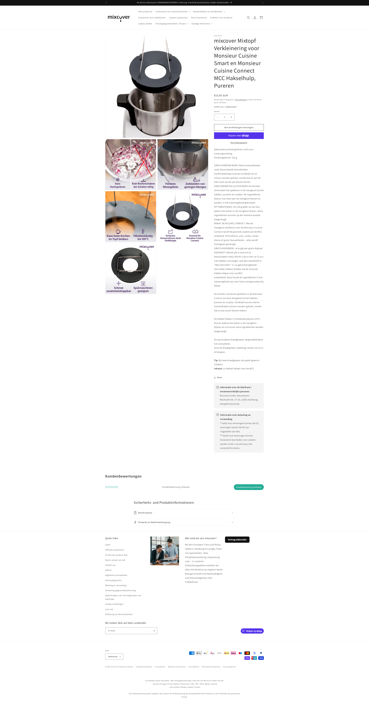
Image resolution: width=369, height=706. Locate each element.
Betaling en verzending (116, 585)
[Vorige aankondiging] (106, 2)
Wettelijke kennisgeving (211, 667)
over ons (109, 609)
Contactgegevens (229, 667)
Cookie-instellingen (114, 604)
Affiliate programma (114, 549)
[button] (173, 11)
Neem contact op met (115, 560)
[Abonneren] (154, 630)
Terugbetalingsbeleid (144, 667)
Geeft (107, 544)
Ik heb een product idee (116, 555)
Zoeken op (110, 565)
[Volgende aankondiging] (263, 2)
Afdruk (108, 570)
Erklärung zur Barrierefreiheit (119, 614)
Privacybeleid (160, 667)
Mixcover (114, 667)
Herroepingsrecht (113, 580)
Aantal (216, 111)
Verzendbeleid (193, 667)
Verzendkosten (241, 99)
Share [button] (219, 377)
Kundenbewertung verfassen (248, 487)
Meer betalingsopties (239, 142)
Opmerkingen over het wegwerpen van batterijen (123, 597)
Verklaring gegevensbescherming (120, 590)
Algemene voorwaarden (116, 575)
